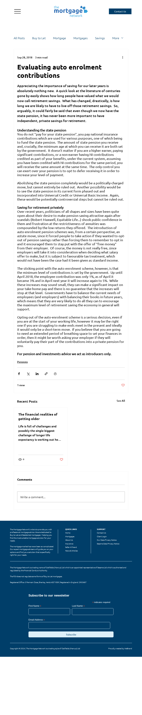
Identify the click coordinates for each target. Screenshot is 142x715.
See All (121, 400)
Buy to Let (39, 38)
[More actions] (122, 57)
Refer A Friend (71, 547)
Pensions (22, 362)
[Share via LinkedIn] (37, 373)
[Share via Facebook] (19, 373)
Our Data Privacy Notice (106, 539)
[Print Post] (55, 373)
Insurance (69, 543)
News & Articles (71, 550)
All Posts (19, 38)
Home (67, 532)
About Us (69, 539)
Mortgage (59, 38)
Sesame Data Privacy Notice (108, 543)
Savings (100, 38)
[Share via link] (46, 373)
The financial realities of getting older (38, 416)
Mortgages (80, 38)
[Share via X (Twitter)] (28, 373)
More (115, 38)
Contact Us (101, 532)
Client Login (102, 536)
